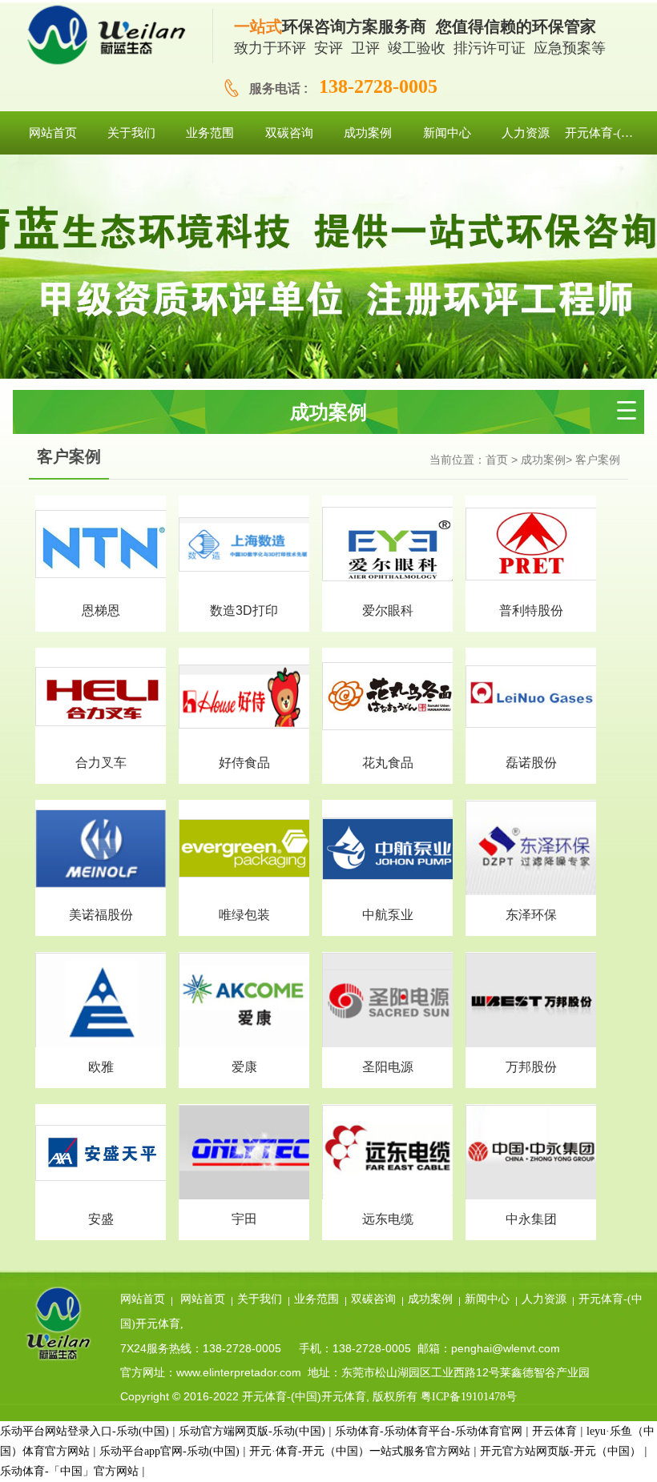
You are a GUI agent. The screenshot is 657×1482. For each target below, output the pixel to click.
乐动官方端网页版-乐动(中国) (252, 1431)
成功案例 (543, 460)
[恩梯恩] (100, 543)
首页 (497, 460)
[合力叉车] (100, 695)
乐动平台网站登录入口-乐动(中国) (84, 1431)
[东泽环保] (531, 848)
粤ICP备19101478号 (469, 1397)
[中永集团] (531, 1152)
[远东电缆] (387, 1152)
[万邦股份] (531, 1000)
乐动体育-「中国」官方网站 (69, 1471)
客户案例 (597, 460)
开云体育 (554, 1431)
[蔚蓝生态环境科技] (113, 36)
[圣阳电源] (387, 1000)
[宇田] (244, 1152)
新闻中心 (487, 1299)
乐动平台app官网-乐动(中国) (169, 1451)
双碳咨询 (373, 1299)
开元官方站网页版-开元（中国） (560, 1451)
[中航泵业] (387, 847)
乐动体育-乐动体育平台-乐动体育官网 (428, 1431)
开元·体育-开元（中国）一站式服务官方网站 (359, 1451)
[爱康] (244, 1000)
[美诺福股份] (100, 847)
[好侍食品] (244, 695)
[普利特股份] (531, 543)
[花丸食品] (387, 695)
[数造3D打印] (244, 543)
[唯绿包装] (244, 847)
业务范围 (316, 1299)
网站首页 (142, 1299)
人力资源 (544, 1299)
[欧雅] (100, 1000)
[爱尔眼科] (387, 543)
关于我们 (259, 1299)
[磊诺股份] (531, 695)
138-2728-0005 (378, 86)
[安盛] (100, 1151)
